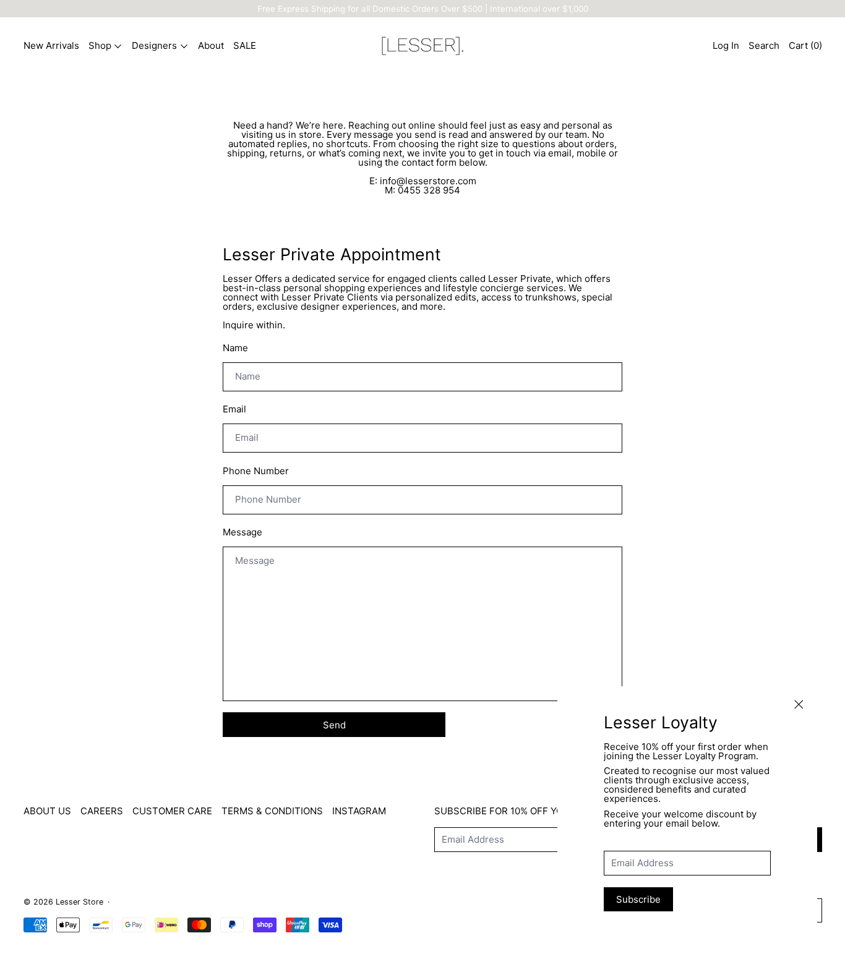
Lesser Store (79, 901)
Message (242, 532)
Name (235, 348)
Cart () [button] (805, 45)
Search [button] (763, 45)
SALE (244, 45)
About (211, 45)
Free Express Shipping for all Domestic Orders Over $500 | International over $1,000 (422, 9)
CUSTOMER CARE (172, 811)
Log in (726, 45)
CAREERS (101, 811)
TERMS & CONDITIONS (272, 811)
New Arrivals (51, 45)
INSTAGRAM (359, 811)
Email (234, 409)
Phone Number (256, 471)
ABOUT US (47, 811)
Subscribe (638, 899)
